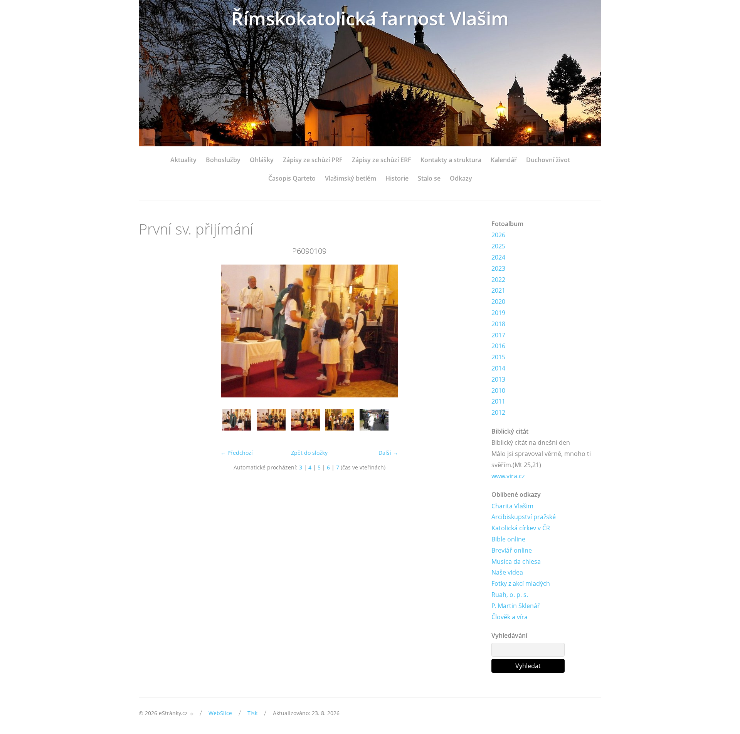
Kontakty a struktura (450, 160)
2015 (498, 357)
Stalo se (429, 178)
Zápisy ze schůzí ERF (381, 160)
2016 (498, 346)
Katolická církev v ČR (520, 528)
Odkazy (461, 178)
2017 (498, 335)
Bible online (508, 539)
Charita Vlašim (512, 506)
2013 (498, 379)
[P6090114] (374, 423)
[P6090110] (339, 423)
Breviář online (511, 550)
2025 (498, 246)
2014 (498, 368)
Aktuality (183, 160)
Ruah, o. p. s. (509, 594)
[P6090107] (271, 423)
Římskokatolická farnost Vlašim (370, 18)
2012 (498, 412)
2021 (498, 290)
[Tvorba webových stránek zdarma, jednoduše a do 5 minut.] (192, 714)
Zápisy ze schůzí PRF (313, 160)
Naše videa (507, 572)
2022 (498, 279)
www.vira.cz (508, 476)
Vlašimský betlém (350, 178)
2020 (498, 301)
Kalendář (504, 160)
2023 (498, 268)
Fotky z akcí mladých (520, 583)
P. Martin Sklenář (515, 606)
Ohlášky (262, 160)
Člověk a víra (509, 617)
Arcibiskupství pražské (523, 517)
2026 (498, 235)
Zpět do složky (309, 452)
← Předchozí (236, 452)
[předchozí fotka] (151, 331)
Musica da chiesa (516, 561)
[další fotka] (467, 331)
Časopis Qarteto (292, 178)
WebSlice (220, 713)
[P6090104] (236, 423)
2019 (498, 312)
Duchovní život (548, 160)
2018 (498, 324)
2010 (498, 390)
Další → (388, 452)
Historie (397, 178)
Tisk (252, 713)
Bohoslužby (223, 160)
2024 (498, 257)
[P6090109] (305, 423)
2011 (498, 401)
